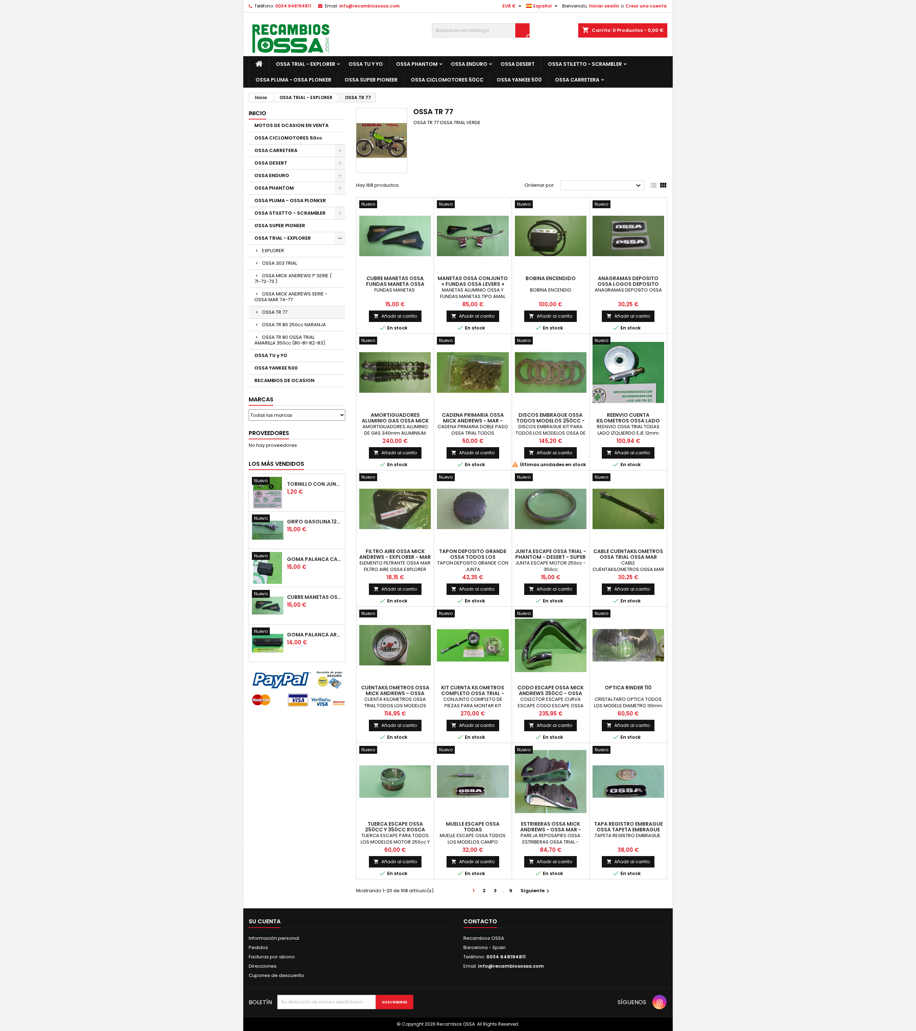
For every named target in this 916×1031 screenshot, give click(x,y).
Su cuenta (265, 921)
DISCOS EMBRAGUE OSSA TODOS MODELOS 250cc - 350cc (550, 420)
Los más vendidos (276, 464)
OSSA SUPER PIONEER (371, 79)
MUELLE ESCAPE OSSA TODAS (473, 826)
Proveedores (269, 433)
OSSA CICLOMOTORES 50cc (447, 79)
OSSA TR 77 (274, 312)
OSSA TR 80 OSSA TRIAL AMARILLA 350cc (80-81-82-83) (289, 340)
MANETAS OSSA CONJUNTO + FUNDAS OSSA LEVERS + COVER (473, 284)
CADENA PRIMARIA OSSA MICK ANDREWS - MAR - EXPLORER (473, 420)
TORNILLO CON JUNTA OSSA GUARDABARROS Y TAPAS (314, 484)
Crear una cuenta (646, 6)
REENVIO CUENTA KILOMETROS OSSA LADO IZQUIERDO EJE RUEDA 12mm (628, 420)
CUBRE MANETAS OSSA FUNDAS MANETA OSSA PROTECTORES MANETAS (314, 597)
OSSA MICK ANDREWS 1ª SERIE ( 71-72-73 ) (293, 278)
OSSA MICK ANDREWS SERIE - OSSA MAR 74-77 (290, 296)
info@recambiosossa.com (369, 6)
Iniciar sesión (604, 6)
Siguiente (536, 890)
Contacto (480, 921)
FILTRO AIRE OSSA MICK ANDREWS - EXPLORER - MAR (395, 554)
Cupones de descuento (276, 975)
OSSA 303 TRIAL (279, 263)
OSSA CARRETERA (577, 79)
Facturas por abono (272, 956)
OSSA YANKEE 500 (519, 79)
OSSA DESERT (518, 64)
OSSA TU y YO (366, 64)
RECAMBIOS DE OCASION (284, 380)
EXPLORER (273, 250)
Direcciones (263, 966)
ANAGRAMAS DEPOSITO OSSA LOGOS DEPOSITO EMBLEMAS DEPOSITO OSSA (628, 284)
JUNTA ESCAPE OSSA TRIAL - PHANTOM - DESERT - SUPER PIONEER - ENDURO (550, 557)
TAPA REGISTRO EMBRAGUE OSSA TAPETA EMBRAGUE (628, 826)
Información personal (274, 938)
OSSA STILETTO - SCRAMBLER (585, 64)
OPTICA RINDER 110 (628, 687)
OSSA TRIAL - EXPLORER (305, 64)
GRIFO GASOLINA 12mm (314, 521)
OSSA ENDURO (469, 64)
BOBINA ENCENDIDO (551, 278)
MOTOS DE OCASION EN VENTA (291, 125)
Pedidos (258, 947)
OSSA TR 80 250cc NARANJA (294, 324)
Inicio (257, 113)
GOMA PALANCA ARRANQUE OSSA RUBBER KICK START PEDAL (314, 634)
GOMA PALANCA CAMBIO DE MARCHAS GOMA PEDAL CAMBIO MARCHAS (314, 559)
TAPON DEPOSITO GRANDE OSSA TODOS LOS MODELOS (472, 557)
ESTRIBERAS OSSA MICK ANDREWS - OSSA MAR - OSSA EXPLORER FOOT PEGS (550, 829)
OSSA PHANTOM (417, 64)
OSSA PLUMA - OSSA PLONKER (293, 79)
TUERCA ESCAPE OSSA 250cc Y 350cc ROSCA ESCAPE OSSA (395, 829)
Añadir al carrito (395, 316)
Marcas (261, 399)
